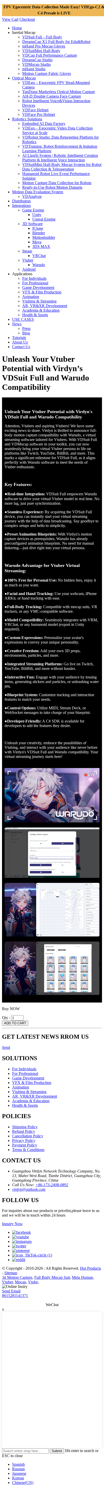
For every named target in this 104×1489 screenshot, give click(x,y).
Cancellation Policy (27, 1136)
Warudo (38, 265)
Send (6, 1047)
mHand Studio (33, 69)
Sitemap (10, 1273)
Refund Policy (23, 1131)
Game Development (38, 287)
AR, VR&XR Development (44, 306)
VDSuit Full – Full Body (42, 37)
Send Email (11, 1291)
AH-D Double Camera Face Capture (51, 96)
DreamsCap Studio (37, 60)
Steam (27, 251)
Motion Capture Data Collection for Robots (56, 183)
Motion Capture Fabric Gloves (46, 73)
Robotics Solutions (27, 119)
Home (17, 28)
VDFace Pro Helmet (38, 114)
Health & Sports (35, 315)
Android (29, 269)
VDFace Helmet (35, 110)
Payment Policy (24, 1145)
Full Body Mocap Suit (52, 1277)
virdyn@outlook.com (28, 1189)
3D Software (32, 224)
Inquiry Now (12, 1224)
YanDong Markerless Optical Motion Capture (58, 92)
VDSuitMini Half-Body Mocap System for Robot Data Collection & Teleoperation (61, 166)
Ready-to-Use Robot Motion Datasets (52, 187)
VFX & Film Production (41, 292)
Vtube (33, 1282)
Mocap (20, 1282)
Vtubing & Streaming (39, 301)
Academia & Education (41, 310)
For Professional (35, 283)
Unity (36, 214)
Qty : (6, 1017)
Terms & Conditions (28, 1149)
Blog (26, 333)
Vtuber (27, 260)
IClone (37, 228)
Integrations (21, 205)
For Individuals (34, 278)
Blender (38, 233)
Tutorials (19, 337)
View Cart (10, 19)
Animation (30, 296)
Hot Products (90, 1268)
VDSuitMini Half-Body (41, 51)
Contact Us (21, 347)
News (16, 324)
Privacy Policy (23, 1140)
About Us (20, 342)
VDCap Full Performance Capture (49, 55)
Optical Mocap (24, 78)
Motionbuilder (43, 237)
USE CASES (23, 319)
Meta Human (82, 1277)
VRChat (39, 255)
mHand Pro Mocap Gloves (43, 46)
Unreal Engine (44, 219)
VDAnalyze (32, 196)
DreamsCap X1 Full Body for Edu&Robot (56, 41)
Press (26, 328)
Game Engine (33, 210)
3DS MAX (41, 246)
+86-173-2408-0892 (51, 1185)
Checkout (27, 19)
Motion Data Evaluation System (37, 192)
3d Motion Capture (17, 1277)
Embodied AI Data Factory (43, 123)
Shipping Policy (25, 1127)
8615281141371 (15, 1295)
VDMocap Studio (36, 64)
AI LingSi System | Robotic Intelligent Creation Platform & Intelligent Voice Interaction (60, 157)
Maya (36, 242)
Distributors (21, 201)
